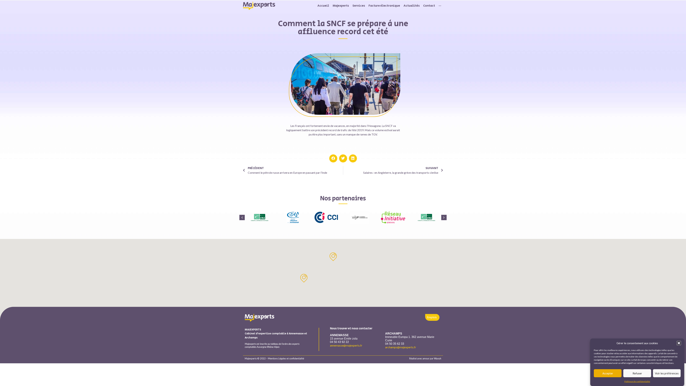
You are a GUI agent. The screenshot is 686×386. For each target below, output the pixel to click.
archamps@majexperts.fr (400, 347)
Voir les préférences (667, 373)
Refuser (637, 373)
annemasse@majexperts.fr (346, 345)
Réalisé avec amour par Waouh (425, 358)
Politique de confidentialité (637, 381)
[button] (679, 343)
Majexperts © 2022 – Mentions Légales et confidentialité (274, 358)
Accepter (607, 373)
